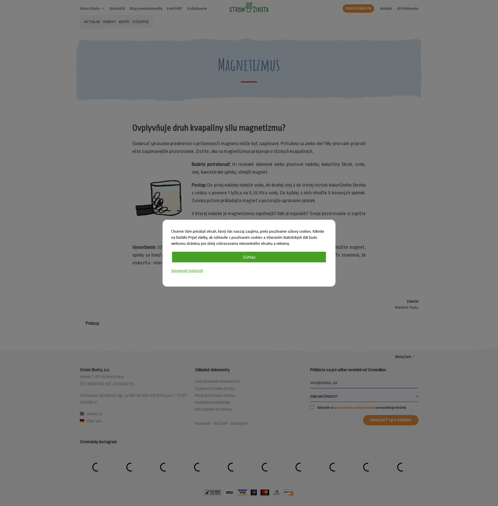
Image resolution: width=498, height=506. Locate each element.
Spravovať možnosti (187, 270)
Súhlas (249, 257)
